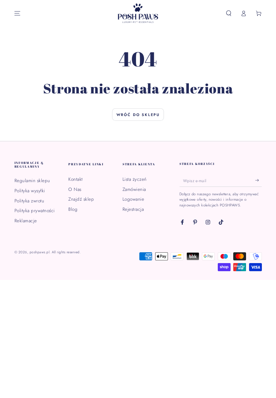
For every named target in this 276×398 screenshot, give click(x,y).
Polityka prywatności (34, 210)
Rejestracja (133, 209)
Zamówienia (134, 189)
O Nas (74, 189)
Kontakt (75, 179)
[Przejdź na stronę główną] (138, 13)
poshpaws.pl (40, 252)
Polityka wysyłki (29, 190)
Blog (72, 209)
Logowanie (133, 199)
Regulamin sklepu (32, 180)
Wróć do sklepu (138, 114)
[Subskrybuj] (258, 180)
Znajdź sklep (81, 199)
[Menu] (17, 13)
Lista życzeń (135, 179)
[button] (228, 13)
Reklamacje (25, 220)
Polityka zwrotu (29, 200)
